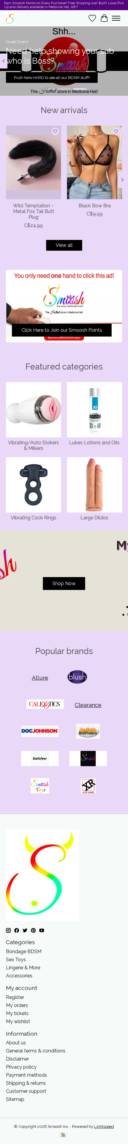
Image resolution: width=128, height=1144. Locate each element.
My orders (17, 1005)
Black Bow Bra (95, 206)
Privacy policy (21, 1067)
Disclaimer (17, 1059)
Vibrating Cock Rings (33, 518)
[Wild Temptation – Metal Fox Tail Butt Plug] (33, 162)
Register (15, 997)
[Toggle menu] (116, 18)
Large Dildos (94, 518)
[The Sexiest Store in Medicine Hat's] (11, 18)
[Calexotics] (45, 704)
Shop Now (64, 583)
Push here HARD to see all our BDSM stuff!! (52, 77)
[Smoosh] (88, 759)
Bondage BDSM (23, 951)
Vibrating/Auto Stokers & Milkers (33, 445)
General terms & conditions (35, 1051)
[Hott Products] (88, 732)
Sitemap (15, 1099)
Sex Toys (16, 959)
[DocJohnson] (40, 732)
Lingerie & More (23, 967)
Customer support (26, 1091)
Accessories (19, 976)
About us (16, 1043)
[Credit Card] (63, 1135)
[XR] (88, 786)
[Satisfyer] (40, 759)
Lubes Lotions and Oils (94, 442)
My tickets (17, 1013)
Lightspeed (104, 1126)
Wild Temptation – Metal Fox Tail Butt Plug (33, 211)
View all (64, 245)
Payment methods (26, 1075)
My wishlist (18, 1021)
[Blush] (77, 677)
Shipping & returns (26, 1083)
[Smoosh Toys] (40, 786)
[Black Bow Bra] (94, 162)
